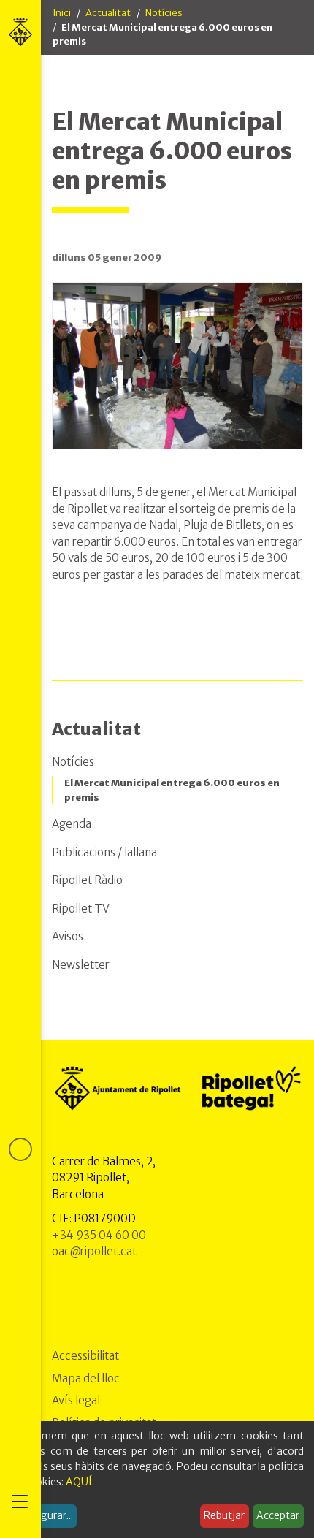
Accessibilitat (85, 1356)
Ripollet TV (81, 908)
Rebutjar (224, 1515)
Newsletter (81, 965)
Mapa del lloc (86, 1378)
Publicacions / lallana (104, 852)
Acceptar (277, 1515)
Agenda (71, 824)
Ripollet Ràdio (87, 880)
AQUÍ (79, 1481)
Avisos (67, 936)
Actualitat (108, 13)
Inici (62, 13)
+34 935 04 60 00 (99, 1235)
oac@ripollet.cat (94, 1251)
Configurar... (44, 1515)
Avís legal (76, 1400)
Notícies (164, 13)
